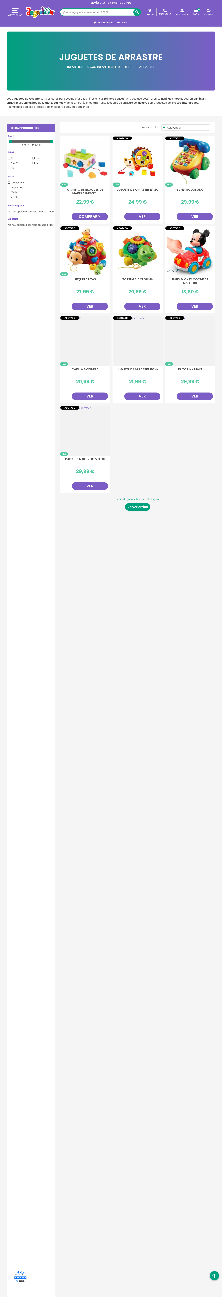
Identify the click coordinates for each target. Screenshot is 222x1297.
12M (37, 158)
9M (12, 168)
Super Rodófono (190, 190)
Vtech (14, 197)
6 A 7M (15, 163)
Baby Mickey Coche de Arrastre (190, 281)
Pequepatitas (85, 279)
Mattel (14, 192)
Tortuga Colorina (137, 279)
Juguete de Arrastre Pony (138, 369)
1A (36, 163)
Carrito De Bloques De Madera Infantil (85, 191)
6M (12, 158)
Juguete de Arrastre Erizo (138, 190)
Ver (142, 216)
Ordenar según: (149, 127)
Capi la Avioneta (85, 369)
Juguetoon (17, 187)
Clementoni (17, 182)
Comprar (90, 216)
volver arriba (137, 507)
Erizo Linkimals (190, 369)
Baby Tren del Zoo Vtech (85, 459)
